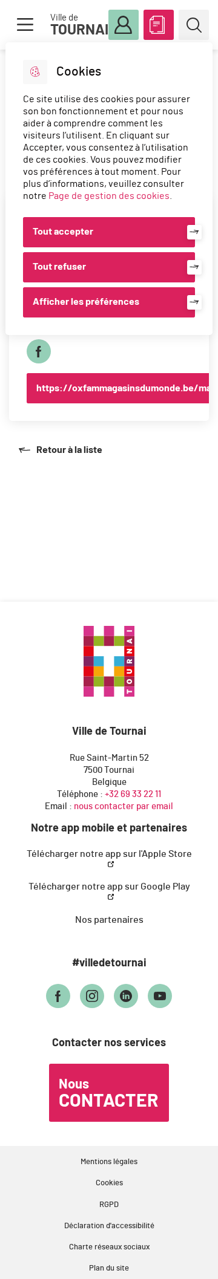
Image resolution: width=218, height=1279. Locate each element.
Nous (108, 1094)
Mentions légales (109, 1162)
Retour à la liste (60, 450)
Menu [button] (25, 25)
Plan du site (109, 1268)
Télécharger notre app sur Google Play (109, 886)
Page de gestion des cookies (109, 196)
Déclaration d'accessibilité (109, 1226)
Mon (123, 25)
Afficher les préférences (86, 302)
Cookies (109, 1183)
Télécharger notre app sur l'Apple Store (109, 854)
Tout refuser (59, 267)
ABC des (159, 25)
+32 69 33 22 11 (133, 794)
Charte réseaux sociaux (109, 1247)
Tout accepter (63, 231)
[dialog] (109, 188)
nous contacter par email (123, 806)
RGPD (109, 1205)
